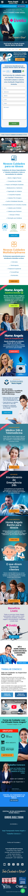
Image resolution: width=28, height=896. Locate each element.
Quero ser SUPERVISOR (21, 694)
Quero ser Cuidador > (17, 779)
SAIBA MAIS (14, 235)
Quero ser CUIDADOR (7, 694)
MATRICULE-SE (7, 755)
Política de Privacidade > (14, 842)
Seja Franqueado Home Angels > (14, 831)
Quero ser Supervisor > (17, 782)
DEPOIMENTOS (14, 601)
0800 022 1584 (14, 817)
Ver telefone (21, 6)
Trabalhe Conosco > (14, 834)
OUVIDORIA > (14, 824)
